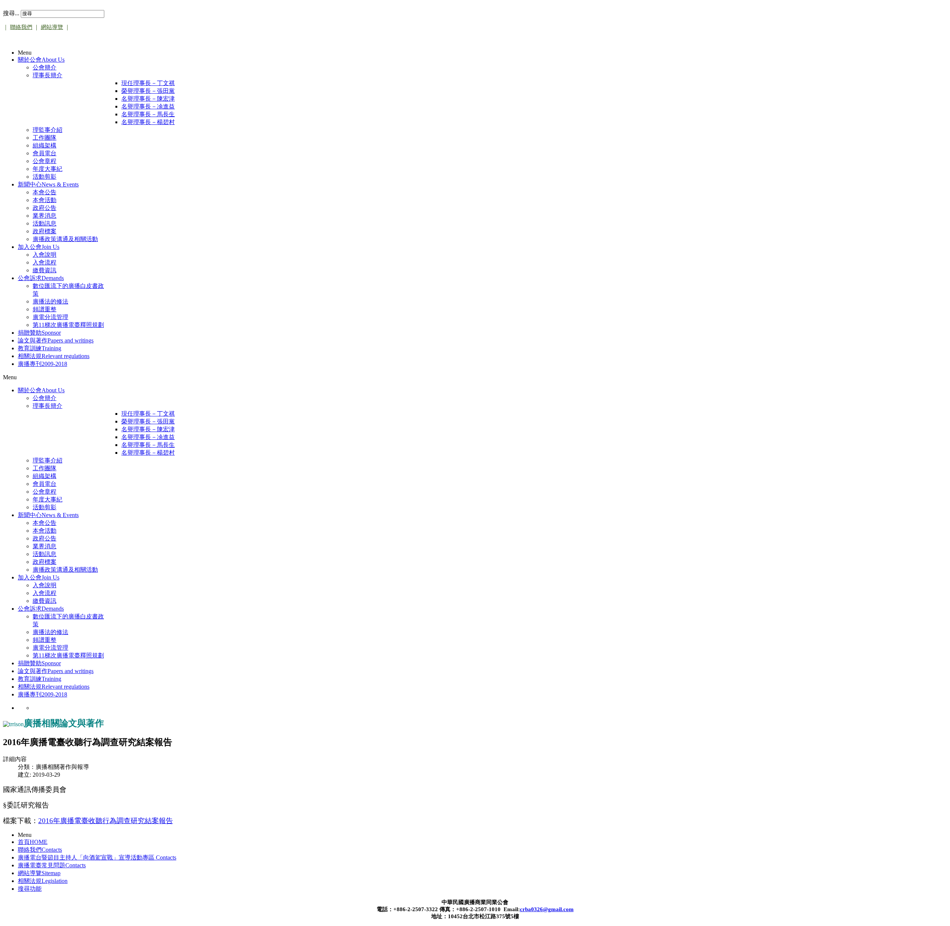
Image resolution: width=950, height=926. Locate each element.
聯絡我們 (21, 27)
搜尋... (11, 13)
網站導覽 (52, 27)
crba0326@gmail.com (547, 909)
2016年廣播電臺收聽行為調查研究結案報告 (105, 821)
